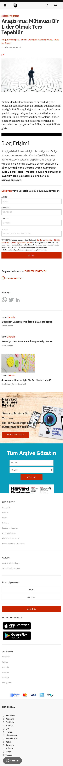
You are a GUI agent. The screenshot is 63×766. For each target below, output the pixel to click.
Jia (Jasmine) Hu (10, 39)
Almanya (9, 718)
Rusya (8, 751)
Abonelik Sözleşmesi (10, 538)
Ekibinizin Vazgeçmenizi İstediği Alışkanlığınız (26, 321)
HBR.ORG (10, 715)
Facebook (6, 657)
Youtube (5, 677)
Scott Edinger (7, 345)
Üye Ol (31, 590)
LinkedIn (5, 667)
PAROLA (4, 229)
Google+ (5, 672)
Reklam (5, 523)
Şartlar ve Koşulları (45, 240)
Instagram (6, 682)
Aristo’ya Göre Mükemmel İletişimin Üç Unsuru (26, 341)
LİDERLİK (11, 317)
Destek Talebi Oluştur (11, 563)
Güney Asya (11, 735)
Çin (7, 728)
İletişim (5, 512)
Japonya (9, 745)
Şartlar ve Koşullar (10, 528)
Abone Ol (31, 609)
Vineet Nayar (7, 325)
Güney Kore (11, 738)
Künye (4, 518)
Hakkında (6, 507)
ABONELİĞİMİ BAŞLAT (15, 434)
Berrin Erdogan (29, 39)
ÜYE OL (31, 255)
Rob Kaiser (6, 384)
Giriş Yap (31, 597)
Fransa (8, 732)
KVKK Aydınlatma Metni (22, 242)
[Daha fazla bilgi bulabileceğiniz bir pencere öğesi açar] (12, 761)
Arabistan (10, 722)
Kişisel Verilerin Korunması (13, 543)
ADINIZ (4, 197)
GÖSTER (31, 477)
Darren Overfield (19, 384)
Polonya (9, 748)
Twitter (5, 662)
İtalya (8, 742)
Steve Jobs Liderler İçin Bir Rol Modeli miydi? (26, 380)
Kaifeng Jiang (45, 39)
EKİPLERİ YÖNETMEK (10, 16)
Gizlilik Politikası (9, 533)
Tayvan (8, 755)
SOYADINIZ (6, 208)
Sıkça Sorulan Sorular (11, 568)
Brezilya (9, 725)
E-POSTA (4, 218)
